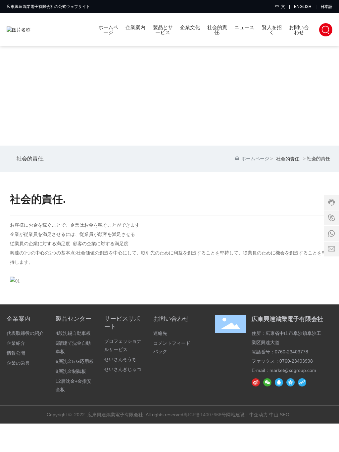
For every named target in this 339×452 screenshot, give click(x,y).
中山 (273, 414)
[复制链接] (302, 382)
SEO (284, 414)
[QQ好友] (279, 382)
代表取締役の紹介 (25, 333)
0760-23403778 (291, 351)
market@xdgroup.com (292, 370)
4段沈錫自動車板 (73, 333)
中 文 (280, 6)
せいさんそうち (120, 359)
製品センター (73, 318)
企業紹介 (16, 343)
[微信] (267, 382)
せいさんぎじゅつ (122, 369)
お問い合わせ (171, 318)
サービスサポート (122, 322)
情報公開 (16, 353)
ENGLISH (303, 6)
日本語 (326, 6)
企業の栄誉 (18, 363)
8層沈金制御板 (71, 371)
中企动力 (258, 414)
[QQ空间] (290, 382)
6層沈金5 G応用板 (75, 361)
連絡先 (160, 333)
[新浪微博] (256, 382)
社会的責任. (30, 158)
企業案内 (18, 318)
